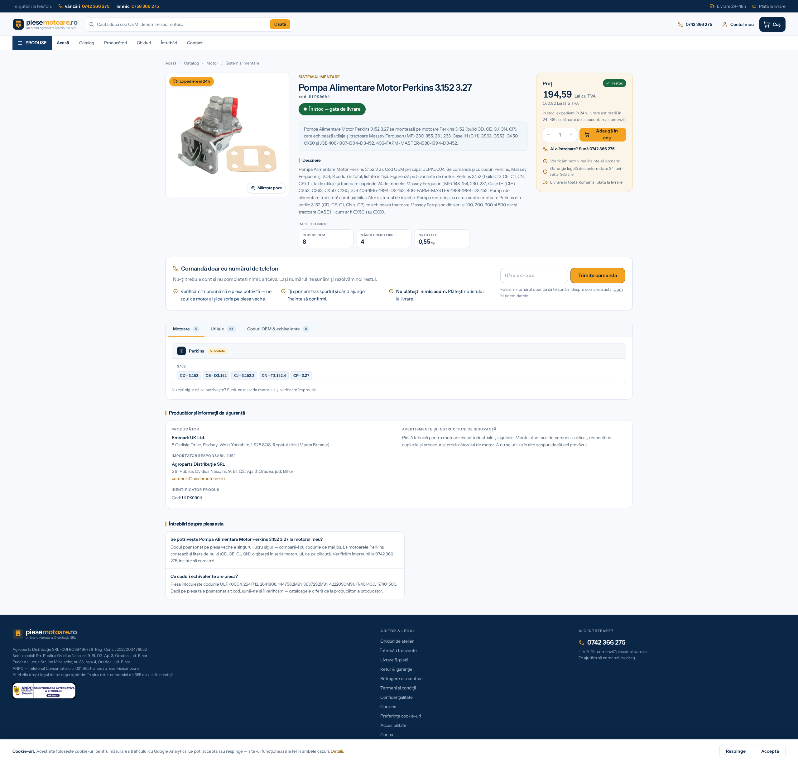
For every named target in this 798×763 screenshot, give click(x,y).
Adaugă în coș (607, 134)
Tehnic (137, 6)
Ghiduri (144, 42)
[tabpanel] (399, 368)
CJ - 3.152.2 (244, 375)
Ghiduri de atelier (397, 641)
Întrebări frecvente (398, 650)
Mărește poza (269, 187)
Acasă (63, 42)
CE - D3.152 (216, 375)
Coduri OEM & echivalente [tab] (277, 328)
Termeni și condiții (398, 688)
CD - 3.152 (189, 375)
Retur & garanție (396, 669)
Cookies (388, 706)
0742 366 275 (606, 642)
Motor (212, 62)
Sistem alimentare (242, 62)
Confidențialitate (396, 697)
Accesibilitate (393, 725)
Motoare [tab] (185, 328)
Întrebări (169, 42)
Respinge (736, 751)
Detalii (337, 751)
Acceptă (770, 751)
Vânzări (87, 6)
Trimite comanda (597, 275)
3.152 (181, 366)
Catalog (86, 42)
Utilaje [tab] (222, 328)
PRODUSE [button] (36, 43)
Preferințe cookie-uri (400, 716)
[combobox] (182, 24)
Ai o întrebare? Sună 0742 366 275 (582, 148)
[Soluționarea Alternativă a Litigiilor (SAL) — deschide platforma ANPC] (43, 690)
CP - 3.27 (301, 375)
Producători (115, 42)
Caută (280, 24)
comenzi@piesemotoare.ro (198, 478)
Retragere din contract (402, 678)
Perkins (196, 350)
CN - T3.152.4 (274, 375)
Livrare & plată (394, 660)
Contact (195, 42)
